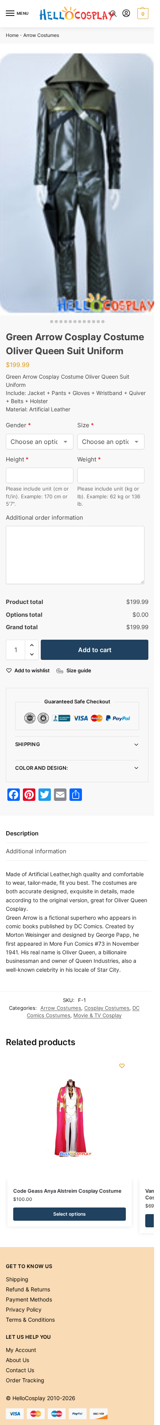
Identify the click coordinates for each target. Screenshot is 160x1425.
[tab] (77, 834)
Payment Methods (29, 1299)
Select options (69, 1214)
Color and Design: (41, 768)
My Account (21, 1350)
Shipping (27, 744)
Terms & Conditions (30, 1319)
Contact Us (20, 1370)
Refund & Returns (28, 1289)
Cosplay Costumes (106, 1008)
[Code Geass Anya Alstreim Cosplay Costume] (69, 1118)
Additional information (36, 851)
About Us (17, 1360)
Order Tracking (25, 1380)
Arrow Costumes (41, 35)
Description (22, 833)
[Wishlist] (122, 1066)
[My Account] (126, 14)
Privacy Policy (24, 1309)
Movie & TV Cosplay (97, 1015)
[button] (142, 13)
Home (12, 35)
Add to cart (94, 650)
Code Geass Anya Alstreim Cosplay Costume (67, 1191)
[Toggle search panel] (113, 13)
